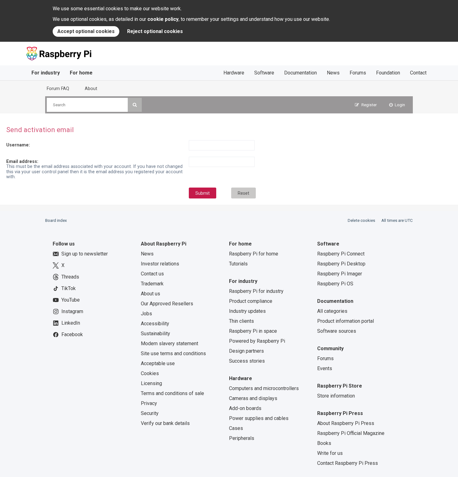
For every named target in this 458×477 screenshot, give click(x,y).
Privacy (149, 403)
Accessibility (155, 324)
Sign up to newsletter (84, 254)
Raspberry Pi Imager (339, 274)
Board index (56, 220)
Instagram (72, 311)
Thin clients (241, 321)
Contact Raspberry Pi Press (347, 463)
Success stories (247, 361)
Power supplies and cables (259, 418)
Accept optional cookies (86, 31)
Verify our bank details (165, 423)
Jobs (146, 314)
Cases (236, 428)
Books (324, 443)
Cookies (150, 373)
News (333, 73)
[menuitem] (397, 105)
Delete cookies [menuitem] (361, 220)
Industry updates (247, 311)
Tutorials (238, 264)
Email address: (22, 161)
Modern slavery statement (169, 343)
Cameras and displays (253, 398)
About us (150, 294)
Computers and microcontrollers (264, 388)
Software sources (336, 331)
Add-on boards (245, 408)
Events (324, 368)
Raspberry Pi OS (335, 284)
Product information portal (345, 321)
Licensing (151, 383)
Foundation (388, 73)
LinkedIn (70, 323)
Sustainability (155, 333)
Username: (18, 144)
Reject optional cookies (155, 31)
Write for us (330, 453)
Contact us (152, 274)
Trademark (152, 284)
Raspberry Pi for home (253, 254)
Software (264, 73)
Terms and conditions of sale (172, 393)
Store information (336, 396)
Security (150, 413)
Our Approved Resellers (167, 304)
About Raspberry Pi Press (345, 423)
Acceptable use (158, 363)
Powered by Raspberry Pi (257, 341)
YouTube (70, 300)
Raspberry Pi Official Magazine (350, 433)
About (91, 88)
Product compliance (250, 301)
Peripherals (241, 438)
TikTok (68, 288)
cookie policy (163, 19)
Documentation (300, 73)
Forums (358, 73)
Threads (70, 277)
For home (81, 73)
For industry (45, 73)
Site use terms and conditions (173, 353)
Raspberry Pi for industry (256, 291)
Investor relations (160, 264)
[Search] (135, 105)
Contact (418, 73)
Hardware (233, 73)
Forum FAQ (58, 88)
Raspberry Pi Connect (341, 254)
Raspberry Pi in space (253, 331)
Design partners (246, 351)
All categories (332, 311)
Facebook (72, 334)
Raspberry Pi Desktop (341, 264)
